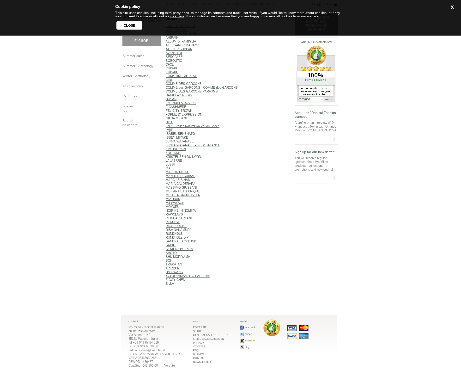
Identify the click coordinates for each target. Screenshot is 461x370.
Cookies (199, 346)
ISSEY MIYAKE (177, 137)
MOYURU (172, 207)
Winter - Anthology (136, 76)
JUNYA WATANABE (180, 141)
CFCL (170, 64)
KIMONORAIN (176, 149)
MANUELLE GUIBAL (180, 176)
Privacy (198, 342)
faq (195, 350)
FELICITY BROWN (179, 110)
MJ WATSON (175, 203)
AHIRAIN (172, 37)
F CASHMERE (176, 107)
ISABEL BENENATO (180, 134)
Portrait (199, 327)
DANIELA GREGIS (179, 95)
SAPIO (171, 245)
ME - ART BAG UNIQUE (183, 191)
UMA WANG (174, 272)
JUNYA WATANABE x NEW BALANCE (193, 145)
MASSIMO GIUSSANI (181, 187)
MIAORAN (173, 199)
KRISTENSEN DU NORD (183, 157)
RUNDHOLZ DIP (177, 237)
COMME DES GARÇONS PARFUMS (192, 91)
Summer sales (133, 56)
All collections (132, 86)
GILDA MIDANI (176, 118)
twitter (248, 334)
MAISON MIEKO (177, 172)
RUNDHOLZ (174, 233)
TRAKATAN (174, 264)
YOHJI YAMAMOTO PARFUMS (188, 276)
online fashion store (142, 331)
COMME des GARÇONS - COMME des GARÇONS (202, 87)
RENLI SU (173, 222)
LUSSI (170, 164)
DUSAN (171, 99)
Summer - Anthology (137, 66)
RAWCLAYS (174, 214)
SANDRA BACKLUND (181, 241)
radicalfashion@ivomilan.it (146, 350)
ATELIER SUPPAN (179, 49)
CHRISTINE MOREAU (181, 76)
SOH (169, 260)
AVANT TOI (174, 53)
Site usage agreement (209, 338)
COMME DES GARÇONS (184, 84)
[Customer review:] (271, 335)
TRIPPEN (172, 268)
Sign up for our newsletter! (315, 152)
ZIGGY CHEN (175, 280)
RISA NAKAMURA (179, 230)
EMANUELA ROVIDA (181, 103)
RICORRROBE (176, 226)
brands (198, 354)
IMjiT (169, 130)
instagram (250, 340)
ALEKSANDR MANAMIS (183, 45)
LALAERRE (174, 160)
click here (177, 16)
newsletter (202, 361)
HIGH (169, 122)
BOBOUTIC (174, 60)
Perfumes (129, 96)
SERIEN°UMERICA (179, 249)
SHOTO (171, 253)
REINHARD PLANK (179, 218)
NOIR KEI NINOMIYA (181, 210)
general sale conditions (211, 334)
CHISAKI (172, 68)
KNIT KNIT (173, 153)
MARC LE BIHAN (178, 180)
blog (247, 347)
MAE (169, 168)
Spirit (197, 331)
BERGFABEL (175, 57)
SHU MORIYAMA (178, 257)
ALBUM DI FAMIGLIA (181, 41)
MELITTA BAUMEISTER (183, 195)
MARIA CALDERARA (180, 183)
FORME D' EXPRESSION (184, 114)
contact (199, 358)
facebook (250, 327)
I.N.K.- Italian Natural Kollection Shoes (192, 126)
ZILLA (170, 283)
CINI (169, 80)
